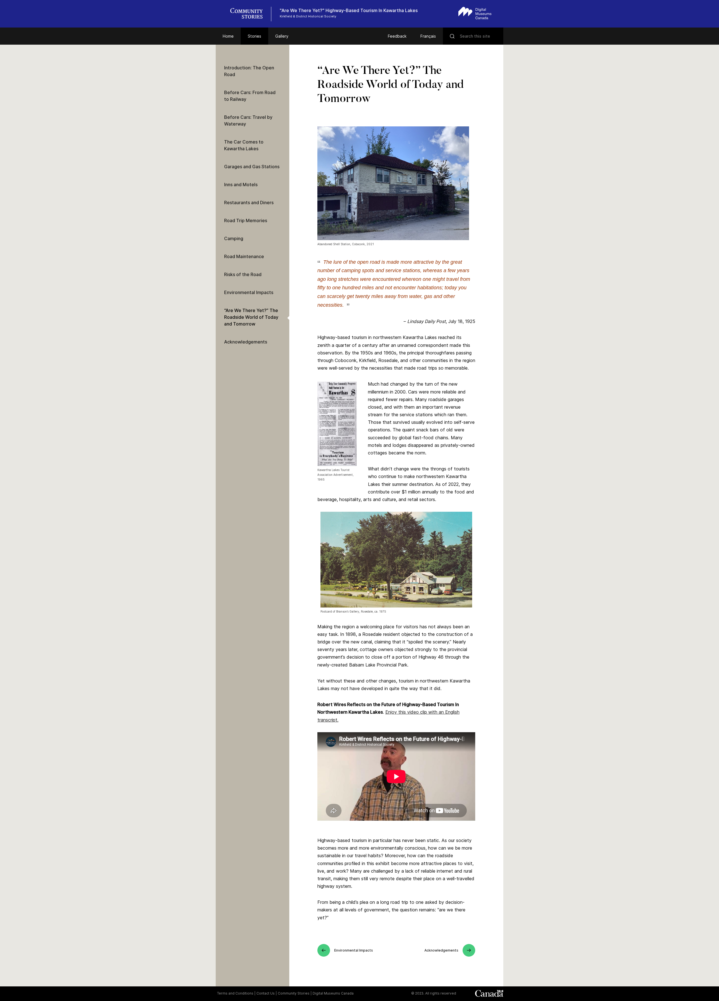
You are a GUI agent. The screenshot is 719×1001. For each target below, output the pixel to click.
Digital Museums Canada (333, 993)
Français (428, 36)
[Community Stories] (249, 14)
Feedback (397, 36)
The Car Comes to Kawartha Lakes (243, 145)
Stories (254, 36)
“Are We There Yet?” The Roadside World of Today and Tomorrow (251, 317)
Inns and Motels (241, 184)
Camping (233, 238)
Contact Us (265, 993)
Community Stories (294, 993)
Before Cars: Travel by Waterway (248, 120)
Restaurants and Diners (249, 202)
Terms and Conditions (235, 993)
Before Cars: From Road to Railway (250, 96)
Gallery (281, 36)
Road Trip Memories (245, 220)
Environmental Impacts (248, 292)
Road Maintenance (244, 256)
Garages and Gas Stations (251, 166)
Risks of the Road (242, 274)
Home (228, 36)
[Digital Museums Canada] (475, 13)
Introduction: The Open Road (249, 71)
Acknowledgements (245, 342)
